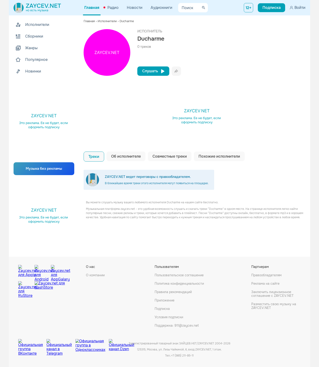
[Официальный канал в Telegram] (60, 343)
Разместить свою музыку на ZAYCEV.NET (273, 306)
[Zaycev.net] (37, 7)
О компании (95, 275)
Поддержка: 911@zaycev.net (177, 325)
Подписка (162, 309)
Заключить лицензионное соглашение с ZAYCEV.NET (272, 294)
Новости (134, 7)
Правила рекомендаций (173, 292)
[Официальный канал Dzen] (121, 343)
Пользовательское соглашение (179, 275)
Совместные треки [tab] (169, 156)
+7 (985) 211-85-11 (182, 355)
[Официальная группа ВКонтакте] (32, 343)
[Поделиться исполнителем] (176, 71)
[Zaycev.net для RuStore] (25, 289)
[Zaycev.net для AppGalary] (58, 272)
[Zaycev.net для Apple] (25, 272)
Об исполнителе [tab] (126, 156)
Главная (91, 7)
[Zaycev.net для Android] (42, 272)
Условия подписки (169, 317)
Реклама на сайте (265, 283)
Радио (113, 7)
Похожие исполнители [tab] (219, 156)
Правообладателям (266, 275)
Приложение (164, 300)
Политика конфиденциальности (179, 283)
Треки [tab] (94, 156)
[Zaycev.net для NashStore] (50, 289)
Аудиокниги (161, 7)
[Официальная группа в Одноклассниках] (92, 343)
